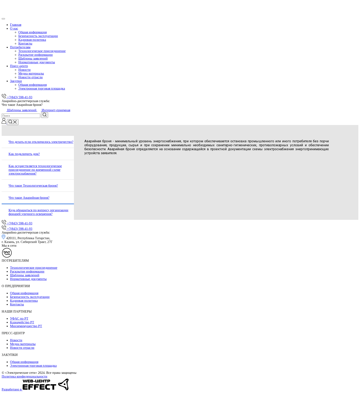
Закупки (16, 81)
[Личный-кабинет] (4, 122)
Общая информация (32, 32)
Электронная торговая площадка (41, 88)
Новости (24, 69)
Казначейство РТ (22, 322)
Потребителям (20, 47)
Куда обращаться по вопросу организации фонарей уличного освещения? (38, 212)
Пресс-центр (19, 66)
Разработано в (12, 389)
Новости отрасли (30, 77)
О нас (14, 28)
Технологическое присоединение (42, 51)
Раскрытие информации (35, 54)
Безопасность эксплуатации (38, 36)
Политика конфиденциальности (24, 376)
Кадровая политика (32, 39)
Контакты (25, 43)
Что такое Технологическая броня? (33, 185)
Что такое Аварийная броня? (29, 197)
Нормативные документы (36, 62)
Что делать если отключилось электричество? (41, 142)
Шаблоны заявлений (33, 58)
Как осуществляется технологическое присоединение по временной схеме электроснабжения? (35, 169)
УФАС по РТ (19, 318)
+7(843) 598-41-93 (19, 97)
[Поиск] (13, 122)
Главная (15, 24)
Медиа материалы (31, 73)
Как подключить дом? (24, 154)
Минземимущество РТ (26, 326)
